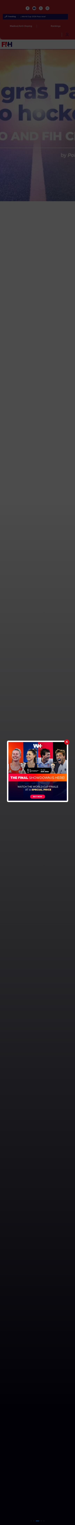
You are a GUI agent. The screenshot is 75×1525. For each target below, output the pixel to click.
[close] (66, 742)
